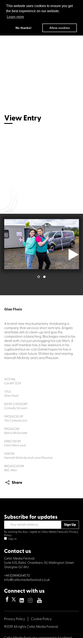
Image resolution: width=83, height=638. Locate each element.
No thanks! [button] (23, 28)
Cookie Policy (41, 619)
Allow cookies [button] (59, 28)
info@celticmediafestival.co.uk (27, 580)
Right (74, 254)
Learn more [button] (15, 17)
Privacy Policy (14, 619)
